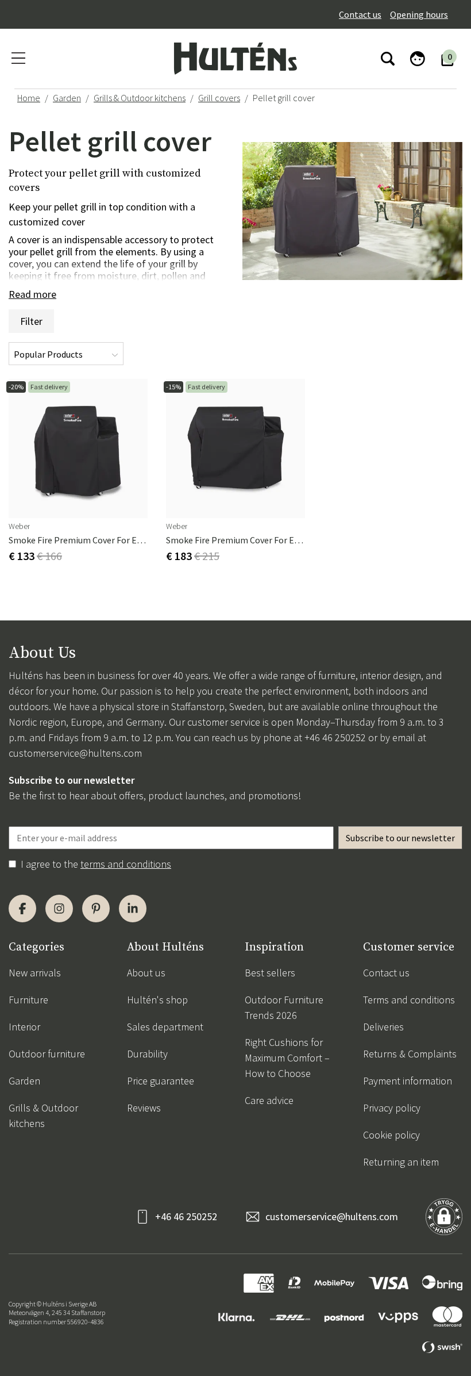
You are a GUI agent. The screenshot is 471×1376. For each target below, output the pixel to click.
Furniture (28, 999)
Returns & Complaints (410, 1053)
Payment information (407, 1080)
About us (146, 972)
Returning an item (401, 1161)
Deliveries (383, 1026)
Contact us (360, 14)
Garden (67, 98)
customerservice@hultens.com (75, 753)
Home (28, 98)
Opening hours (419, 14)
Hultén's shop (157, 999)
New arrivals (35, 972)
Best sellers (270, 972)
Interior (24, 1026)
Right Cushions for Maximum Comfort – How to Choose (287, 1058)
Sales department (165, 1026)
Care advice (269, 1100)
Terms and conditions (409, 999)
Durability (147, 1053)
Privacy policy (391, 1107)
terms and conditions (125, 864)
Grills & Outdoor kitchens (140, 98)
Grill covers (219, 98)
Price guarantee (160, 1080)
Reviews (144, 1107)
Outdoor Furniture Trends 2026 (284, 1007)
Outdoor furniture (47, 1053)
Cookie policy (391, 1134)
